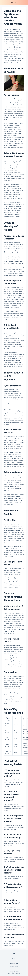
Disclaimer (14, 961)
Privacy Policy (14, 963)
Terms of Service (13, 966)
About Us (14, 955)
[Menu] (25, 2)
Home (14, 953)
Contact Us (14, 958)
